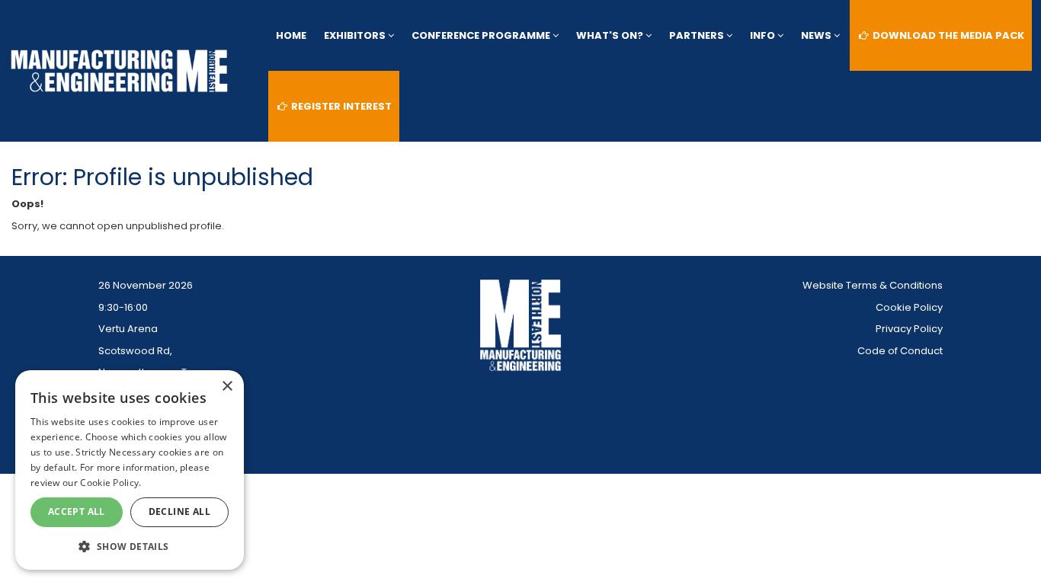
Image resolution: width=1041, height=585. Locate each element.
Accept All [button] (76, 511)
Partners (697, 35)
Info (763, 35)
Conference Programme (482, 35)
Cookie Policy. (110, 482)
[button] (129, 546)
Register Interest (340, 106)
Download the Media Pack (947, 35)
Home (291, 35)
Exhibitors (356, 35)
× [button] (226, 386)
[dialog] (129, 470)
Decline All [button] (179, 511)
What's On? (610, 35)
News (817, 35)
